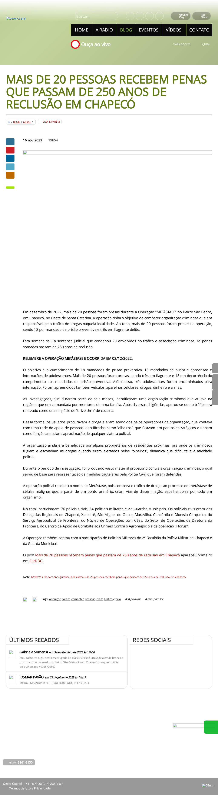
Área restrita (139, 747)
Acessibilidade (13, 766)
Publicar (10, 158)
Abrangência (101, 747)
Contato (97, 753)
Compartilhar (10, 141)
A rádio (72, 741)
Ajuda (205, 44)
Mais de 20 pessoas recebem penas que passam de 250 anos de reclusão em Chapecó (107, 555)
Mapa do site (181, 44)
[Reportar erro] (35, 599)
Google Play (183, 16)
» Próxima (215, 382)
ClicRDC (35, 560)
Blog (16, 122)
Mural (96, 735)
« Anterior (215, 397)
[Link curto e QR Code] (13, 783)
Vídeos (71, 759)
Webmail (136, 753)
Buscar (113, 16)
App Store (204, 16)
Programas (99, 741)
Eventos (72, 753)
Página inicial (76, 735)
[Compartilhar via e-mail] (10, 175)
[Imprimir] (25, 599)
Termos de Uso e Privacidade (30, 788)
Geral (27, 122)
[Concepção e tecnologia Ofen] (208, 785)
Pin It (10, 150)
